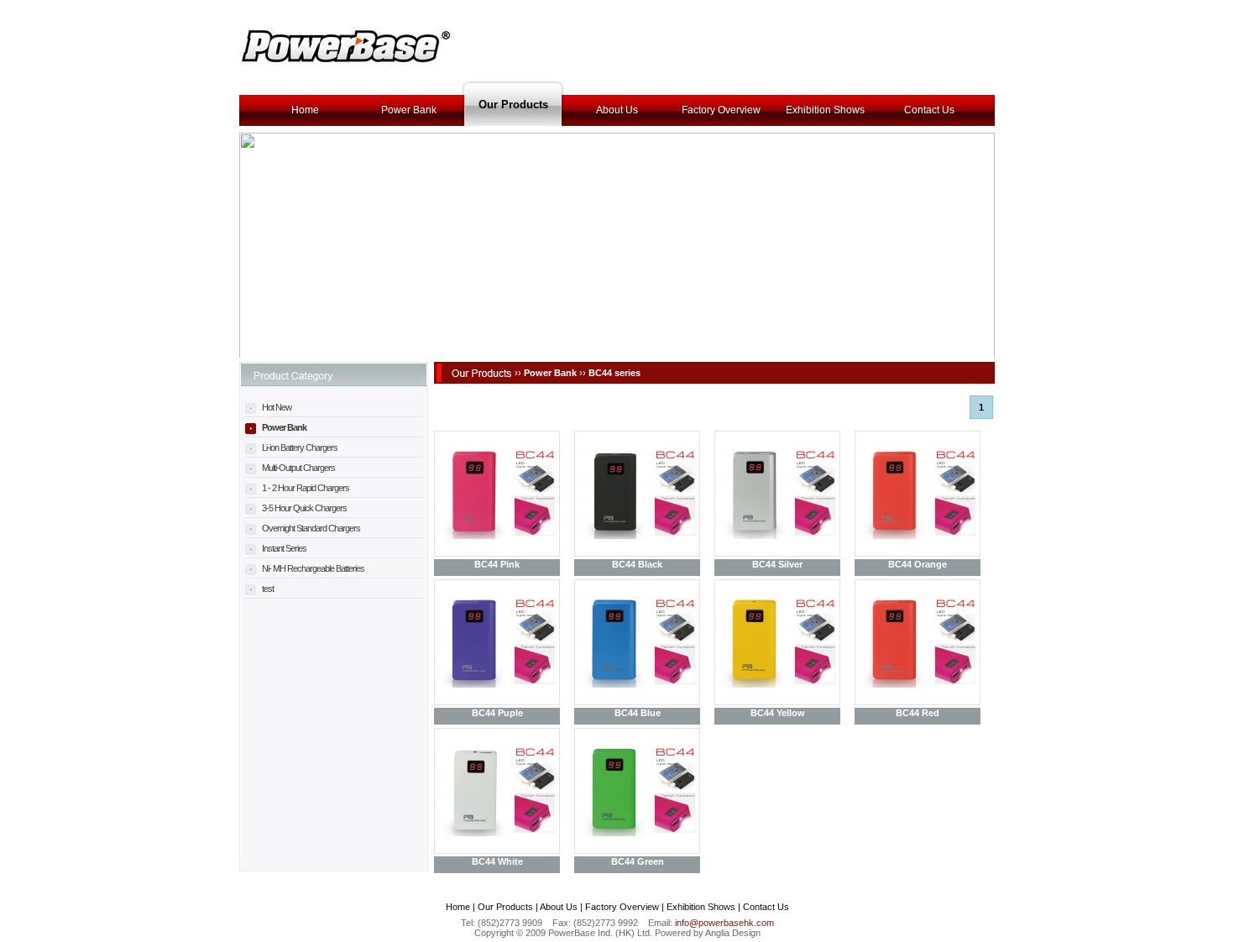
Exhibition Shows (825, 110)
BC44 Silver (777, 564)
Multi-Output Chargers (297, 468)
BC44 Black (637, 564)
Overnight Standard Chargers (310, 528)
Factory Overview (721, 110)
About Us (617, 110)
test (267, 589)
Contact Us (929, 110)
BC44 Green (637, 861)
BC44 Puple (497, 713)
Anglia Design (733, 933)
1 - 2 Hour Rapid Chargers (304, 488)
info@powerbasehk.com (724, 923)
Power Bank (409, 110)
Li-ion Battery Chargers (298, 447)
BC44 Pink (497, 564)
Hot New (275, 407)
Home (305, 110)
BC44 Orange (917, 564)
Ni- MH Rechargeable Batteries (312, 568)
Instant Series (283, 548)
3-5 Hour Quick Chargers (303, 508)
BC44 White (497, 861)
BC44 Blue (637, 713)
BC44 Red (917, 713)
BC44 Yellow (777, 713)
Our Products (513, 104)
